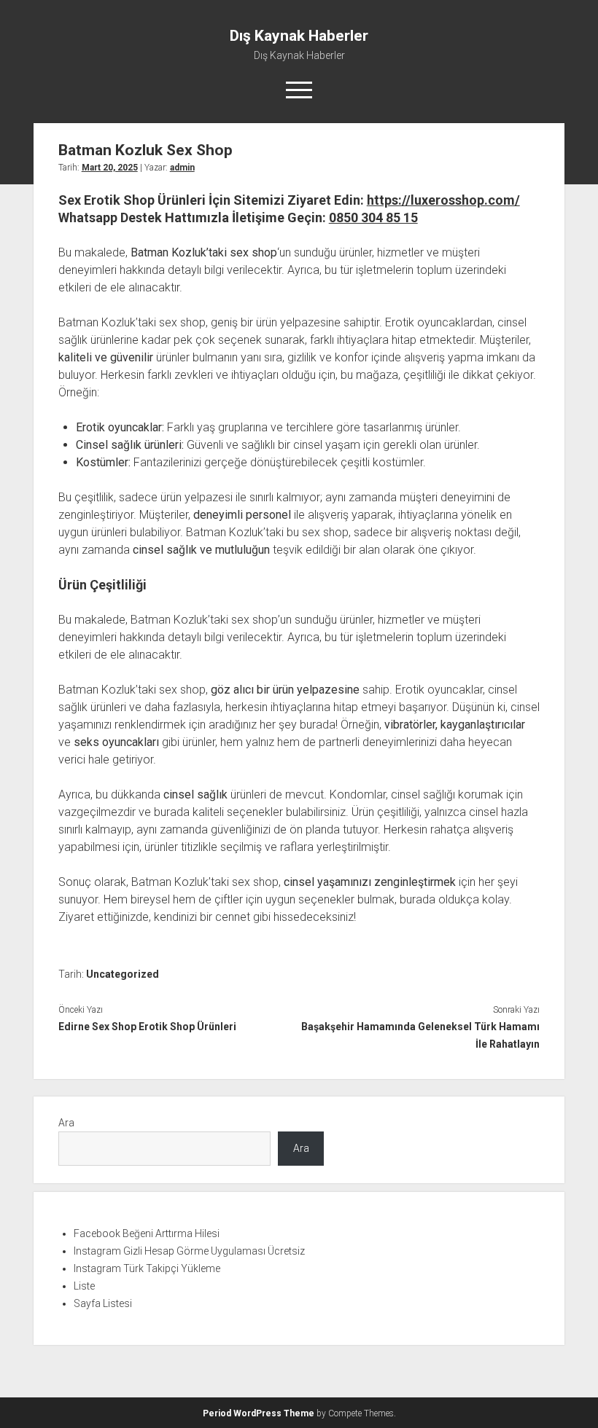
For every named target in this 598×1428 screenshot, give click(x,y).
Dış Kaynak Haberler (299, 35)
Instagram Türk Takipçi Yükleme (147, 1268)
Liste (84, 1286)
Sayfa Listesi (103, 1303)
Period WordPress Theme (258, 1413)
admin (182, 167)
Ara (66, 1123)
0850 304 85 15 (373, 217)
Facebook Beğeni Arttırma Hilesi (147, 1233)
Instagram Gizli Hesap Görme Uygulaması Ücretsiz (189, 1251)
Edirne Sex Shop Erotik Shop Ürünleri (147, 1026)
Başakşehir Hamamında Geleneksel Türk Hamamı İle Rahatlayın (420, 1035)
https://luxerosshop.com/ (443, 200)
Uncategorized (122, 974)
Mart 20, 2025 (110, 167)
